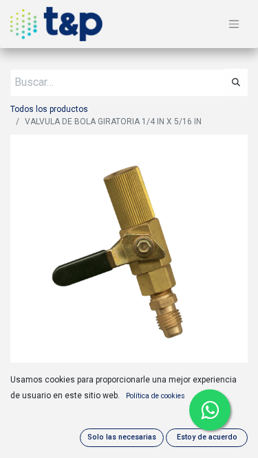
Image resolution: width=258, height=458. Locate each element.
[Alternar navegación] (234, 24)
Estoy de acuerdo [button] (207, 437)
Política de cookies (155, 395)
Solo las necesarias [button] (121, 437)
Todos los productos (49, 109)
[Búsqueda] (236, 82)
